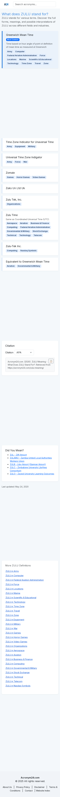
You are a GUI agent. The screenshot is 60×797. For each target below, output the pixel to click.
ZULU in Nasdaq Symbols (18, 685)
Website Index (43, 790)
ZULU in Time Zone (15, 606)
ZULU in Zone (12, 615)
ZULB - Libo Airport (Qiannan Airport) (28, 464)
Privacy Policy (23, 787)
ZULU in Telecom (14, 681)
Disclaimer (39, 787)
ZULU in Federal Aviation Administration (25, 580)
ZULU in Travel (13, 611)
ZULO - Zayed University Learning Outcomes (32, 473)
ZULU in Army (12, 571)
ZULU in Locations (14, 589)
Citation (9, 352)
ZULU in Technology (15, 602)
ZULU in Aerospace (15, 650)
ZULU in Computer (15, 575)
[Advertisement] (30, 103)
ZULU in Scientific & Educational (21, 597)
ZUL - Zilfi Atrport (18, 455)
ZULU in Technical (14, 677)
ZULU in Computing (15, 663)
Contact (29, 790)
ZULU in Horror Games (17, 637)
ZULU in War (11, 628)
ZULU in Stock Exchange (18, 672)
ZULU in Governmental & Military (21, 668)
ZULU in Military (13, 624)
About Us (7, 787)
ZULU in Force (12, 584)
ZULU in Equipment (15, 619)
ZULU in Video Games (16, 641)
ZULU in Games (13, 633)
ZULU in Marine (13, 593)
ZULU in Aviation (13, 655)
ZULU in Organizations (16, 646)
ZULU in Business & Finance (19, 659)
